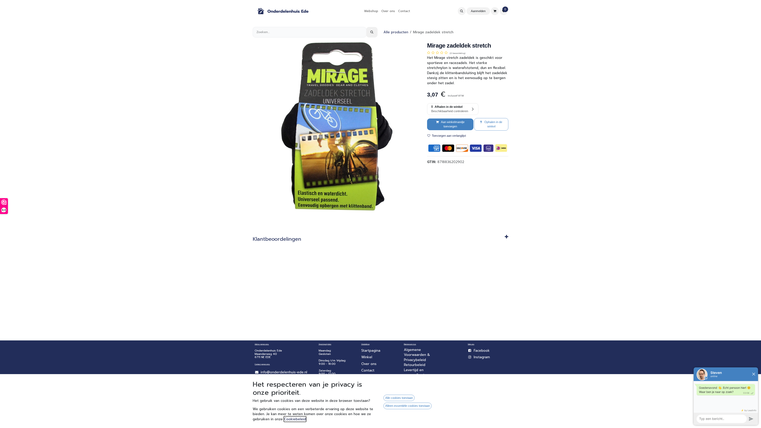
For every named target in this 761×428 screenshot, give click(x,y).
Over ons (369, 363)
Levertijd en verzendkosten (417, 372)
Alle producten (395, 32)
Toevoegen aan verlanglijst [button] (449, 135)
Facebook (482, 350)
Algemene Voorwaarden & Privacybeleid (417, 354)
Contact (367, 370)
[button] (462, 11)
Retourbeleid (414, 364)
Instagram (482, 357)
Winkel (366, 357)
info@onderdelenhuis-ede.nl (284, 372)
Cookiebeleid (295, 419)
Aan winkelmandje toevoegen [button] (452, 124)
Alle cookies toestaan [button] (399, 397)
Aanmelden (478, 11)
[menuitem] (371, 11)
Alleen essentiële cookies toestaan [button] (407, 405)
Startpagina (370, 350)
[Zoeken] (372, 32)
